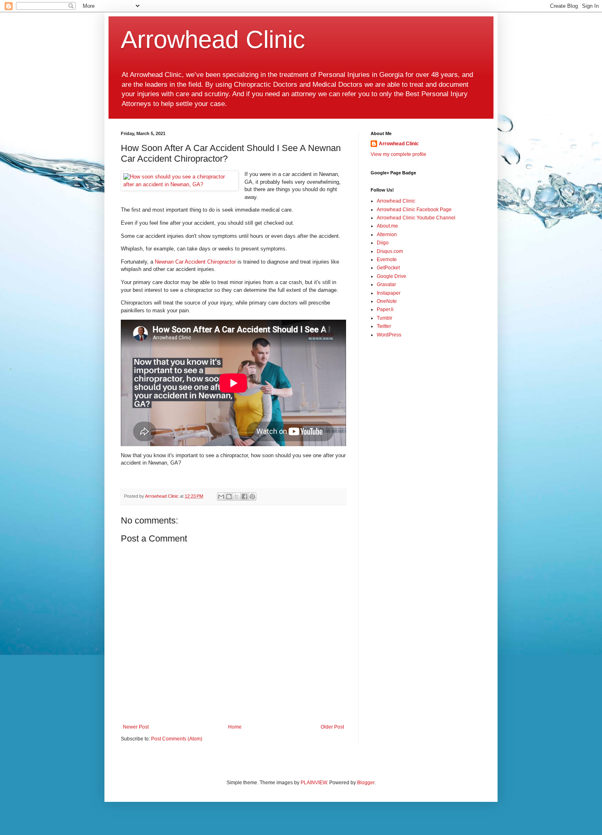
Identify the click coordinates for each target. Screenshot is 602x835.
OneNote (387, 301)
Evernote (387, 259)
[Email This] (221, 496)
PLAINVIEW (314, 782)
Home (235, 727)
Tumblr (384, 318)
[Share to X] (237, 496)
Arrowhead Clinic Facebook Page (414, 209)
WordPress (389, 335)
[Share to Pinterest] (252, 496)
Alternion (387, 234)
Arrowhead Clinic (213, 39)
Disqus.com (390, 251)
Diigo (383, 243)
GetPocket (388, 268)
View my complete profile (398, 154)
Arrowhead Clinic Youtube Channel (416, 218)
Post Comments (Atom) (176, 739)
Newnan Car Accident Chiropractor (195, 262)
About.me (387, 226)
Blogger (365, 782)
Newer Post (136, 727)
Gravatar (386, 284)
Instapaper (389, 293)
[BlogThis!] (229, 496)
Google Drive (391, 276)
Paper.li (385, 309)
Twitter (384, 326)
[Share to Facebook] (244, 496)
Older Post (332, 727)
